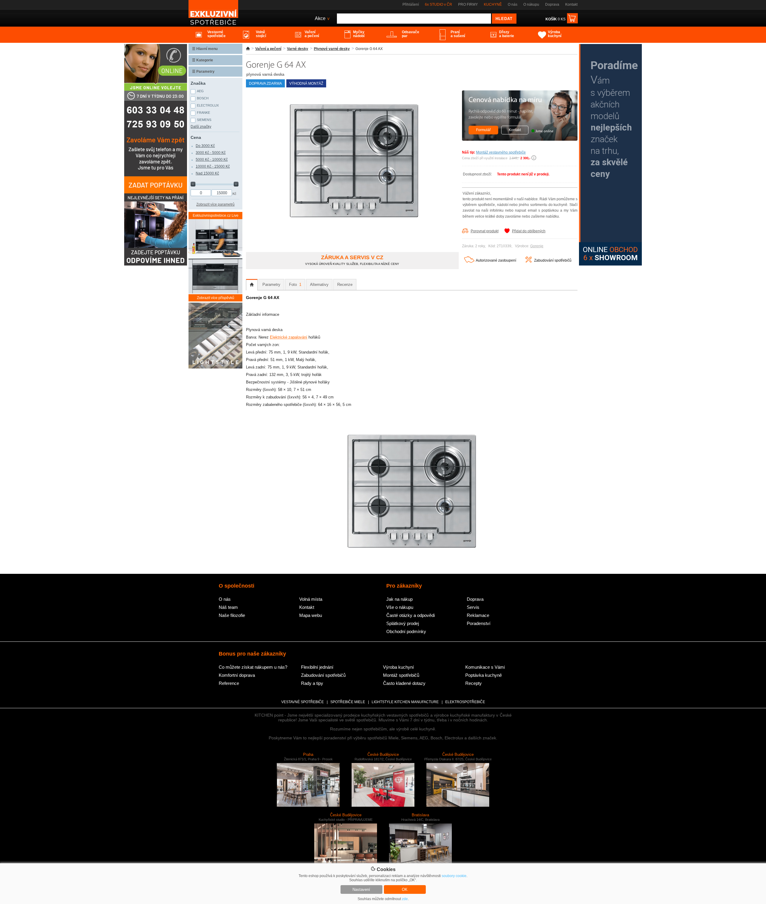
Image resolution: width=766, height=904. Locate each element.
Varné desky (297, 49)
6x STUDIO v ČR (438, 4)
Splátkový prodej (402, 623)
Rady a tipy (312, 683)
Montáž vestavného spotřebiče (501, 152)
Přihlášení (410, 4)
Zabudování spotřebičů (553, 260)
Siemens (204, 120)
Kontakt (571, 4)
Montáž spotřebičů (401, 675)
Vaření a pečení (268, 49)
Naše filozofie (232, 615)
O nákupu (531, 4)
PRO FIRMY (468, 4)
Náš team (228, 607)
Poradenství (478, 623)
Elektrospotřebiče (465, 702)
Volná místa (310, 599)
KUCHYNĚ (493, 4)
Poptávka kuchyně (483, 675)
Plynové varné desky (332, 49)
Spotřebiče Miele (347, 702)
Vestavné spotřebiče (302, 702)
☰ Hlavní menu (205, 49)
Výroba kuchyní (398, 667)
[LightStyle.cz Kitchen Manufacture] (215, 336)
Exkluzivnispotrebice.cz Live (215, 215)
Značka (198, 83)
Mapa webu (310, 615)
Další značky (201, 127)
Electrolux (208, 105)
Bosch (203, 98)
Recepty (473, 683)
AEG (200, 91)
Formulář (483, 130)
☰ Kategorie (202, 60)
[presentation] (251, 284)
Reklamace (478, 615)
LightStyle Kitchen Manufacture (405, 702)
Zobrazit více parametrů (215, 204)
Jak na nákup (399, 599)
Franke (203, 112)
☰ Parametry (203, 71)
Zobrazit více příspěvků (215, 298)
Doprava (552, 4)
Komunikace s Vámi (485, 667)
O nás (512, 4)
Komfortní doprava (237, 675)
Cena (196, 137)
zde (405, 899)
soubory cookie (454, 876)
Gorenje (536, 246)
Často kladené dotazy (404, 683)
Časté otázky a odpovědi (410, 615)
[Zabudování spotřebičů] (528, 261)
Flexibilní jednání (317, 667)
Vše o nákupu (399, 607)
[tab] (252, 284)
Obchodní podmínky (406, 631)
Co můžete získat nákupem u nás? (253, 667)
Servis (473, 607)
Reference (229, 683)
